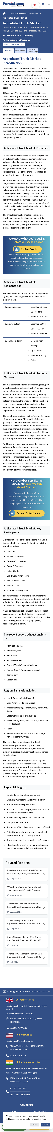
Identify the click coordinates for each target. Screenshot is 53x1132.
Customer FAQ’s (39, 1111)
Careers (14, 1111)
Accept (45, 1124)
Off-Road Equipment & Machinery (24, 13)
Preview (8, 51)
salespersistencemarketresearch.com (28, 991)
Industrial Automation (14, 44)
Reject (34, 1124)
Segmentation (20, 51)
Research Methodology (33, 50)
